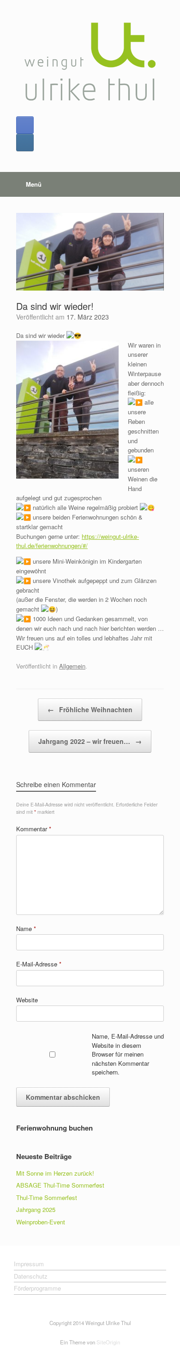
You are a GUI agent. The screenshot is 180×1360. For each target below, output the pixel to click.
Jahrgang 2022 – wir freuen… (90, 741)
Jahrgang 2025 (35, 1209)
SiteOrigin (108, 1342)
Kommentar (33, 828)
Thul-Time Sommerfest (46, 1197)
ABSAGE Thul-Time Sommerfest (60, 1185)
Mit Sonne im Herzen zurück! (55, 1173)
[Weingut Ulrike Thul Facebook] (25, 125)
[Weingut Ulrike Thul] (90, 62)
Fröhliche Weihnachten (90, 709)
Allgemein (72, 666)
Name (26, 928)
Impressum (29, 1263)
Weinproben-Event (40, 1221)
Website (27, 999)
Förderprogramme (37, 1288)
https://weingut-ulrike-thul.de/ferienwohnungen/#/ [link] (77, 541)
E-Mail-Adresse (38, 964)
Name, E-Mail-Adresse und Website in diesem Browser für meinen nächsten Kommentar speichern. (128, 1054)
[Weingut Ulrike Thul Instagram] (25, 142)
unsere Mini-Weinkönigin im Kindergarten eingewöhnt (79, 566)
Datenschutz (31, 1276)
